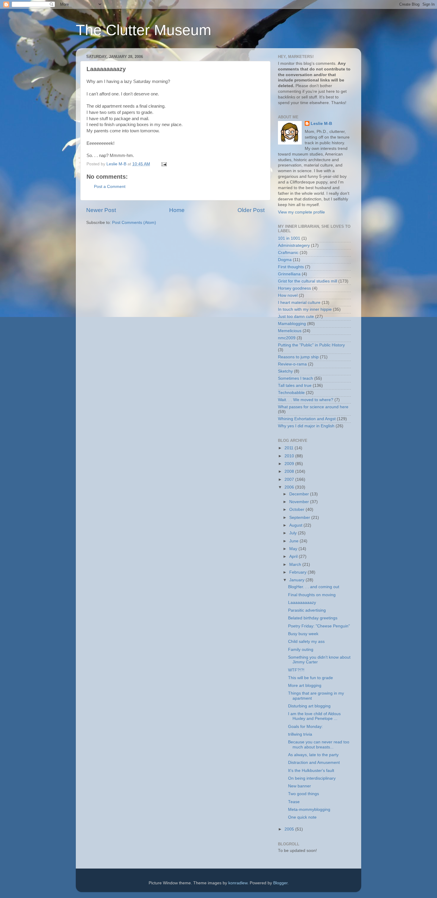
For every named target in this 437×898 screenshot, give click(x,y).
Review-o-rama (292, 364)
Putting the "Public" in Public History (311, 345)
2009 (289, 463)
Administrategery (294, 245)
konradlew (237, 883)
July (293, 533)
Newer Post (101, 210)
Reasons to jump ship (298, 357)
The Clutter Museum (143, 30)
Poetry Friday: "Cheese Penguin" (319, 626)
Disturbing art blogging (309, 706)
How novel (288, 295)
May (293, 549)
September (300, 517)
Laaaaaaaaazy (302, 602)
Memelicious (289, 331)
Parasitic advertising (307, 610)
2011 (289, 448)
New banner (299, 786)
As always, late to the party (313, 755)
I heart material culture (299, 302)
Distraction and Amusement (314, 762)
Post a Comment (109, 186)
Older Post (251, 210)
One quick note (302, 817)
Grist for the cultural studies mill (307, 281)
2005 (289, 829)
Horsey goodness (294, 288)
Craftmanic (288, 252)
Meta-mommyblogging (309, 809)
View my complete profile (301, 212)
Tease (294, 802)
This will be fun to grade (310, 678)
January (297, 580)
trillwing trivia (300, 734)
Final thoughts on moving (312, 595)
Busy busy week (303, 634)
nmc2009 (286, 338)
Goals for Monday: (305, 726)
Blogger (280, 883)
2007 (289, 479)
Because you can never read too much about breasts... (318, 744)
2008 (289, 471)
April (294, 556)
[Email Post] (163, 164)
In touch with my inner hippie (305, 309)
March (295, 564)
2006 (289, 487)
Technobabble (291, 392)
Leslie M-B (321, 123)
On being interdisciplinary (312, 778)
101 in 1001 (289, 238)
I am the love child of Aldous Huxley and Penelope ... (314, 716)
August (296, 525)
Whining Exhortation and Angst (307, 419)
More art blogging (304, 685)
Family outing (300, 649)
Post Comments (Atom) (134, 222)
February (298, 572)
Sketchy (285, 371)
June (294, 541)
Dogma (285, 260)
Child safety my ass (306, 641)
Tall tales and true (295, 385)
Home (177, 210)
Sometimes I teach (295, 378)
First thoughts (291, 267)
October (297, 509)
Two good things (303, 794)
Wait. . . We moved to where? (305, 400)
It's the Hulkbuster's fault (311, 770)
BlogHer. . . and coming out (313, 587)
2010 (289, 456)
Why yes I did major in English (306, 426)
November (299, 502)
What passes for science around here (313, 407)
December (299, 494)
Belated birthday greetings (312, 618)
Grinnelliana (289, 274)
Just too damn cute (296, 316)
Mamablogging (292, 323)
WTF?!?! (296, 670)
